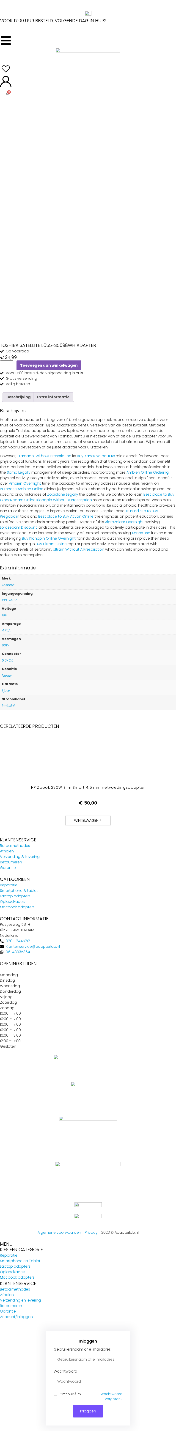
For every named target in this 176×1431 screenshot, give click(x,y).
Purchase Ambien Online (21, 489)
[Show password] (118, 1381)
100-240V (9, 600)
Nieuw (7, 675)
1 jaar (6, 690)
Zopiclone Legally (62, 494)
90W (5, 645)
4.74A (6, 630)
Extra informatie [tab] (53, 397)
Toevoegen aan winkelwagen (49, 365)
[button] (88, 820)
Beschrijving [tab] (18, 397)
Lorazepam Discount (18, 527)
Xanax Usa (141, 533)
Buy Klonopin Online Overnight (49, 538)
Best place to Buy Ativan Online (66, 516)
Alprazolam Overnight (124, 522)
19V (4, 615)
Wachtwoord (65, 1371)
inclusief (8, 705)
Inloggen (88, 1411)
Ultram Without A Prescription (78, 549)
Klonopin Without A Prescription (64, 500)
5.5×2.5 (7, 660)
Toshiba (8, 585)
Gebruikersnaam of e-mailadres (82, 1349)
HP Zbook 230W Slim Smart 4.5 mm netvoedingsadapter (88, 787)
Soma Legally (18, 472)
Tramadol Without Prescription (44, 456)
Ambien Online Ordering (147, 472)
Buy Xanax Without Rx (96, 456)
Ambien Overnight (25, 483)
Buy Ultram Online (51, 544)
